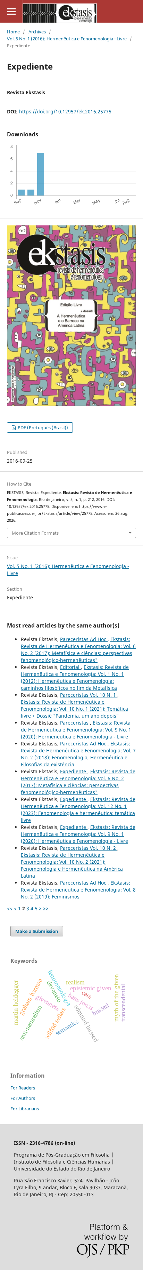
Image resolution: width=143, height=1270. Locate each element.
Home (13, 32)
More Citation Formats (35, 533)
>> (46, 908)
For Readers (22, 1088)
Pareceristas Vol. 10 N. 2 (88, 848)
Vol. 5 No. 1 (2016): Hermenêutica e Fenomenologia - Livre (67, 38)
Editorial (70, 667)
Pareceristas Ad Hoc (84, 639)
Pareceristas (75, 722)
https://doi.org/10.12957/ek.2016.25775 (65, 111)
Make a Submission (36, 931)
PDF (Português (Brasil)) (42, 427)
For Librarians (24, 1108)
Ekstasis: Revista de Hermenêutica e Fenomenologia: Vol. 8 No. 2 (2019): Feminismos (78, 889)
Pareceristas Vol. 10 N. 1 (88, 695)
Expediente (73, 771)
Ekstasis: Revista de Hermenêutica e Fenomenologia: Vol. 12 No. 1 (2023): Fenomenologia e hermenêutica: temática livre (78, 809)
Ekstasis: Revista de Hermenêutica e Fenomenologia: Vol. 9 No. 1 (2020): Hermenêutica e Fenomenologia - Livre (76, 729)
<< (9, 908)
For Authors (22, 1098)
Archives (37, 32)
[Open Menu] (11, 11)
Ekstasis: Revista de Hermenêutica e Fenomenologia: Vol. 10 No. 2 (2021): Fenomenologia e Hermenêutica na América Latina (72, 865)
